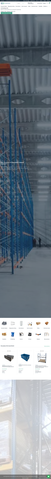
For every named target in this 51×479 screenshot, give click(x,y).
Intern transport (24, 6)
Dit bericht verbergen (42, 476)
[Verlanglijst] (47, 3)
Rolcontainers (18, 6)
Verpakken (40, 6)
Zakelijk (44, 0)
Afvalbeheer (45, 6)
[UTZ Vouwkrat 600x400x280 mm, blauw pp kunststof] (25, 357)
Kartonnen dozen (34, 6)
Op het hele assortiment (6, 13)
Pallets (29, 6)
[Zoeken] (23, 3)
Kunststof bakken (4, 6)
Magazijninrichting (11, 6)
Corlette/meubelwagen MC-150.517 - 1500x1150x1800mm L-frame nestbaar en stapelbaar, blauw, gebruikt (41, 366)
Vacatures (48, 0)
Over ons (37, 0)
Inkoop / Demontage (26, 0)
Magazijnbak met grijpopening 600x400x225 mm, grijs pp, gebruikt (8, 366)
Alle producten (47, 346)
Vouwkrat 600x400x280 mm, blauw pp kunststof (25, 365)
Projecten (41, 0)
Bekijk (15, 374)
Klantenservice (32, 0)
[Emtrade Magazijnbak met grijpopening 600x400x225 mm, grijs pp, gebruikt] (9, 358)
